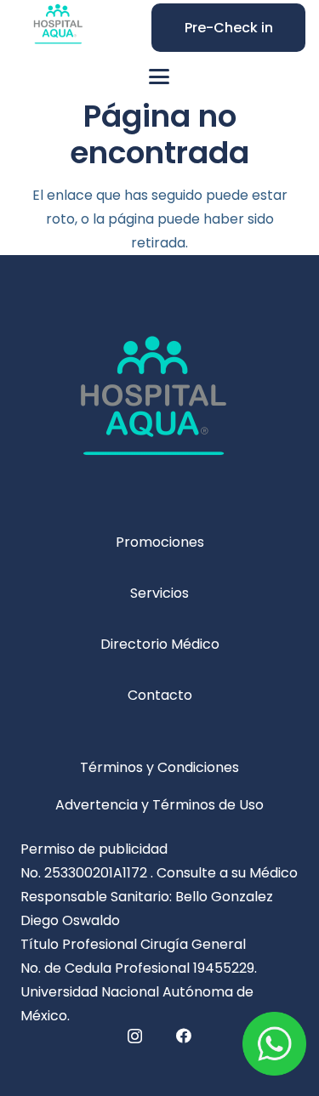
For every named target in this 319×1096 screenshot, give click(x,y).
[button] (160, 76)
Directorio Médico (159, 644)
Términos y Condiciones (159, 767)
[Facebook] (183, 1035)
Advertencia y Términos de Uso (159, 805)
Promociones (160, 542)
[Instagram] (135, 1036)
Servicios (159, 593)
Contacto (160, 695)
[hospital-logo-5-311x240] (159, 408)
